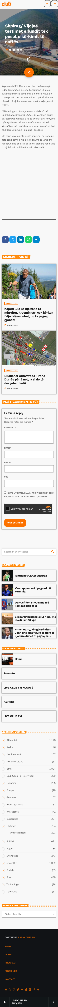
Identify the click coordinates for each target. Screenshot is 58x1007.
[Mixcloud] (22, 990)
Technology (12, 884)
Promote (9, 673)
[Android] (38, 990)
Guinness (11, 797)
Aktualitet (11, 303)
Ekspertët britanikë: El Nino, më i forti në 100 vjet (35, 618)
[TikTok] (18, 990)
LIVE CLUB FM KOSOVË (18, 687)
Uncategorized (18, 832)
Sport (9, 877)
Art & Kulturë (13, 754)
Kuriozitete (12, 819)
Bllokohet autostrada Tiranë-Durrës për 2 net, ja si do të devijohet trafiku (25, 379)
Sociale (10, 870)
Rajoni (9, 848)
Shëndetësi (12, 856)
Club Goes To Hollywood (20, 776)
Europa (10, 790)
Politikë (10, 841)
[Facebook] (34, 990)
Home (18, 659)
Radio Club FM (26, 937)
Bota (9, 769)
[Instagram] (30, 990)
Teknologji (12, 891)
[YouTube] (6, 990)
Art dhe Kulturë (14, 761)
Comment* (10, 428)
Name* (7, 448)
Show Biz (11, 863)
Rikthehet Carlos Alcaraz (31, 575)
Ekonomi (11, 783)
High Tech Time (14, 804)
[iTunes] (26, 990)
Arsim (9, 747)
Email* (7, 462)
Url (6, 477)
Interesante (12, 812)
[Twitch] (14, 990)
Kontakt (9, 702)
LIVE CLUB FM (13, 716)
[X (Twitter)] (10, 990)
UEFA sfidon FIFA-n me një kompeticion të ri (32, 604)
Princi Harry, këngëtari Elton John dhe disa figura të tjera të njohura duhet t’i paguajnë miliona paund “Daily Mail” (34, 634)
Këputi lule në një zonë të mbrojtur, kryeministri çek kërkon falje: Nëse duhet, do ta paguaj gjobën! (28, 314)
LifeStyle (11, 826)
